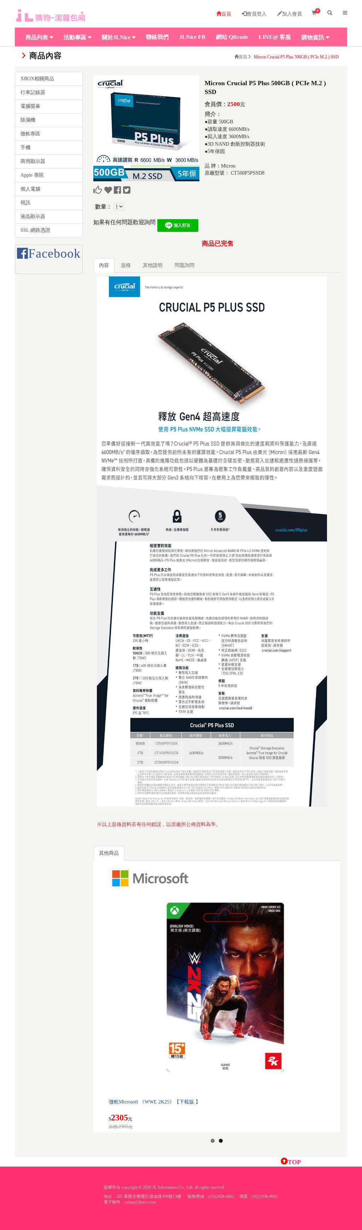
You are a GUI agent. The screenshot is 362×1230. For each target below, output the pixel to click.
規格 (126, 265)
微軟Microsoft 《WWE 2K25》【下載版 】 (154, 1102)
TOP (294, 1162)
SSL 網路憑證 (35, 230)
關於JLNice (116, 37)
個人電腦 (30, 189)
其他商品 (109, 853)
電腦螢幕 (30, 106)
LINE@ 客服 (275, 37)
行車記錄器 (33, 92)
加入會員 (292, 14)
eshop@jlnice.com (140, 1202)
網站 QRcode (232, 37)
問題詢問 (184, 265)
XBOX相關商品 (37, 78)
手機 (25, 147)
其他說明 (153, 265)
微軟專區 (30, 133)
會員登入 (257, 14)
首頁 (226, 14)
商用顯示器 (33, 161)
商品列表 (36, 37)
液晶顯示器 (33, 216)
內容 (104, 265)
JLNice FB (192, 37)
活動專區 (75, 37)
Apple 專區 (32, 175)
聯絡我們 (157, 37)
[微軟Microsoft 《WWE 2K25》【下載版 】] (224, 980)
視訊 (25, 202)
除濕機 (28, 120)
